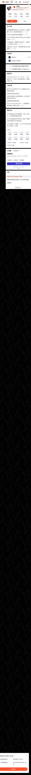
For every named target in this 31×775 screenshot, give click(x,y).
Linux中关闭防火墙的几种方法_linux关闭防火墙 (18, 38)
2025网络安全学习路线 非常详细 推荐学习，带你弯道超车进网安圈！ (21, 66)
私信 (25, 21)
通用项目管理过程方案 (13, 93)
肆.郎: (9, 79)
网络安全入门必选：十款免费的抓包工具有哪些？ (18, 47)
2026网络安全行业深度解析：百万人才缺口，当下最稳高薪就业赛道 (18, 115)
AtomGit (27, 2)
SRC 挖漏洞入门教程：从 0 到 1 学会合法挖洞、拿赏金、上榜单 (19, 125)
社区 (20, 2)
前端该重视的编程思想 (13, 101)
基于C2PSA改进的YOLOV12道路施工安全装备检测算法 (18, 90)
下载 (16, 2)
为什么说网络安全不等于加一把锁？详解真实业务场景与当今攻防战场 (18, 120)
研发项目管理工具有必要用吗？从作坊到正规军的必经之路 (18, 97)
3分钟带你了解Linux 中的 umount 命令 (21, 69)
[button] (17, 168)
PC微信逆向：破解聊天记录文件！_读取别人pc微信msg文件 (18, 43)
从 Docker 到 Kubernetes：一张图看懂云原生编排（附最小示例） (18, 104)
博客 (12, 2)
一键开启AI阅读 (18, 163)
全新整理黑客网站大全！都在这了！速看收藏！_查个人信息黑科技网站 (18, 31)
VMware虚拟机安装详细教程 (17, 34)
